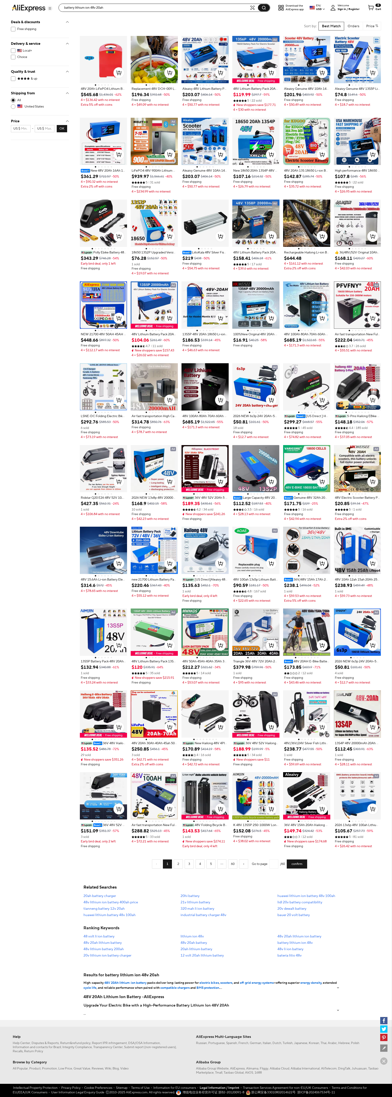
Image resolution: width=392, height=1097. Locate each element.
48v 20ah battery (194, 943)
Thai (323, 1043)
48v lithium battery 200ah (103, 949)
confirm (297, 864)
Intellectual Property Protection (35, 1088)
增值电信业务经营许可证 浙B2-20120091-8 (213, 1092)
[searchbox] (156, 8)
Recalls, (18, 1051)
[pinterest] (383, 1037)
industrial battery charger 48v (203, 915)
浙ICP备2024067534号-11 (316, 1092)
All (19, 100)
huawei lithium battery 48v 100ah (109, 915)
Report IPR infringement (109, 1043)
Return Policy (33, 1051)
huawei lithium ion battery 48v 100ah (306, 896)
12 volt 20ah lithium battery (202, 955)
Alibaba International (305, 1069)
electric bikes (209, 983)
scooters (226, 983)
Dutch (276, 1043)
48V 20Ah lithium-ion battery (125, 983)
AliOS (249, 1073)
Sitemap (121, 1088)
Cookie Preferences (98, 1088)
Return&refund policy (75, 1043)
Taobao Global (234, 1073)
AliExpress (237, 1069)
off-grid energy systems (257, 983)
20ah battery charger (99, 896)
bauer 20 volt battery (293, 915)
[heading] (103, 89)
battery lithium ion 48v (295, 943)
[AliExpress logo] (28, 8)
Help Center (21, 1043)
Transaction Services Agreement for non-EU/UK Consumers (285, 1088)
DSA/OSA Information (144, 1043)
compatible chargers (175, 988)
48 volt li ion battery (99, 936)
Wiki (108, 1069)
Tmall (218, 1073)
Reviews (97, 1069)
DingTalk (344, 1069)
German (255, 1043)
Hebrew (344, 1043)
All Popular (20, 1069)
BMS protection (207, 988)
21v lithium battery (195, 902)
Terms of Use (140, 1088)
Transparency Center (108, 1047)
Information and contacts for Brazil (37, 1047)
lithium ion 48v (192, 936)
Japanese (300, 1043)
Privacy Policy (71, 1088)
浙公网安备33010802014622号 (273, 1092)
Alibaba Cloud (279, 1069)
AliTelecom (329, 1069)
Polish (355, 1043)
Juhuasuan (359, 1069)
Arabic (332, 1043)
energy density (310, 983)
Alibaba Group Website (212, 1069)
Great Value (82, 1069)
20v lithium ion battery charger (107, 955)
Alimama (252, 1069)
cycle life (89, 988)
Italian (267, 1043)
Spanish (231, 1043)
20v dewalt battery (291, 909)
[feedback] (383, 1048)
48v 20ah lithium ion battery (299, 936)
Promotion (49, 1069)
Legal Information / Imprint (219, 1088)
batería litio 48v (289, 955)
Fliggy (264, 1069)
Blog (116, 1069)
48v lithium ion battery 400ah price (110, 902)
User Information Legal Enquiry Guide (77, 1092)
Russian (201, 1043)
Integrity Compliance (77, 1047)
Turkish (288, 1043)
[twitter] (383, 1029)
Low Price (65, 1069)
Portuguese (216, 1043)
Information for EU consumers (174, 1088)
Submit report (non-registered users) (150, 1047)
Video (124, 1069)
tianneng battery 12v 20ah (104, 909)
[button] (50, 8)
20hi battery (190, 896)
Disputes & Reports (45, 1043)
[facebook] (383, 1020)
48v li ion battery (290, 949)
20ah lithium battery (196, 949)
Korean (314, 1043)
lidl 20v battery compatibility (299, 902)
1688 (258, 1073)
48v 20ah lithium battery (102, 943)
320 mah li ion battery (197, 909)
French (243, 1043)
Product (35, 1069)
